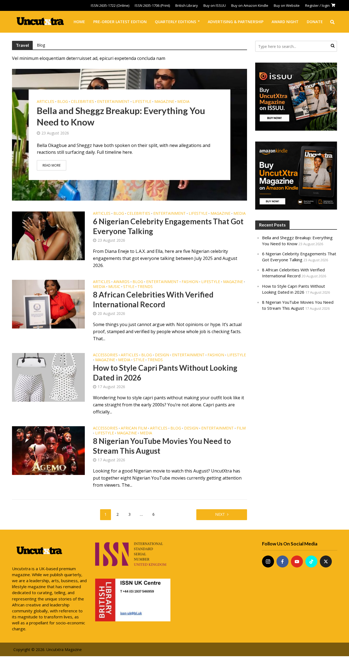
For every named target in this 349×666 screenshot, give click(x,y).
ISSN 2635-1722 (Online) (110, 5)
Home (79, 21)
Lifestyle (142, 101)
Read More (52, 165)
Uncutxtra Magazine (64, 649)
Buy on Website (287, 5)
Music (114, 287)
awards (121, 282)
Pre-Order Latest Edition (120, 21)
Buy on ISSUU (214, 5)
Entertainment (113, 101)
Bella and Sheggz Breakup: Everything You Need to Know (121, 116)
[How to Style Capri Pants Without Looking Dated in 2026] (48, 377)
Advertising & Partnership (235, 21)
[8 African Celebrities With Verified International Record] (48, 304)
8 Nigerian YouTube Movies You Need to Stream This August (162, 445)
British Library (186, 5)
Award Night (285, 21)
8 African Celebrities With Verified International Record (153, 299)
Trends (145, 287)
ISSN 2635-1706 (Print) (152, 5)
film (241, 428)
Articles (45, 101)
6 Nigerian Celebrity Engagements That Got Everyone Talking (168, 226)
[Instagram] (268, 561)
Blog (41, 45)
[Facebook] (282, 561)
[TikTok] (311, 561)
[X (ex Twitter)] (326, 561)
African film (134, 428)
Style (128, 287)
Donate (315, 21)
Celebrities (82, 101)
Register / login (317, 5)
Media (183, 101)
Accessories (105, 355)
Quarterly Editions (175, 21)
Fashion (190, 282)
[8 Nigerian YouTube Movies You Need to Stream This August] (48, 450)
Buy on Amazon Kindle (249, 5)
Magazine (164, 101)
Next (220, 514)
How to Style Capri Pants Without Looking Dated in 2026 (165, 372)
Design (162, 355)
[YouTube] (297, 561)
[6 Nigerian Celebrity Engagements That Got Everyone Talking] (48, 235)
